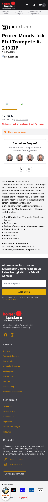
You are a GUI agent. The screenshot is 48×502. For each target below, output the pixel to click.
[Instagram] (12, 335)
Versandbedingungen (11, 366)
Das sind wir (8, 351)
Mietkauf (6, 381)
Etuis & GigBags (20, 13)
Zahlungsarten (9, 371)
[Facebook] (5, 335)
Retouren (7, 432)
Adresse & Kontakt (11, 356)
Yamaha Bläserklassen (12, 391)
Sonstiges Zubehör (5, 13)
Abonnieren (24, 291)
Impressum (7, 421)
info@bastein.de (15, 464)
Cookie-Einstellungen (11, 427)
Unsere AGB (8, 406)
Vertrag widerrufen (14, 473)
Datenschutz (8, 416)
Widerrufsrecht (9, 411)
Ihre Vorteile (8, 361)
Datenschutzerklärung (10, 299)
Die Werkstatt (8, 376)
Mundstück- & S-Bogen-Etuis (36, 13)
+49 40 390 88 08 (16, 459)
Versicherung (8, 386)
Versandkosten (22, 119)
